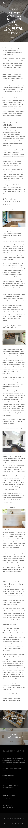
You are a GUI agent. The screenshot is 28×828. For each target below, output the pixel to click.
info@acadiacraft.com (9, 778)
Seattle (11, 768)
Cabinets (14, 9)
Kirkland (4, 770)
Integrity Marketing (20, 816)
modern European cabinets (14, 696)
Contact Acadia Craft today (9, 693)
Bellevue (20, 768)
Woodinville (16, 768)
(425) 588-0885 (8, 781)
